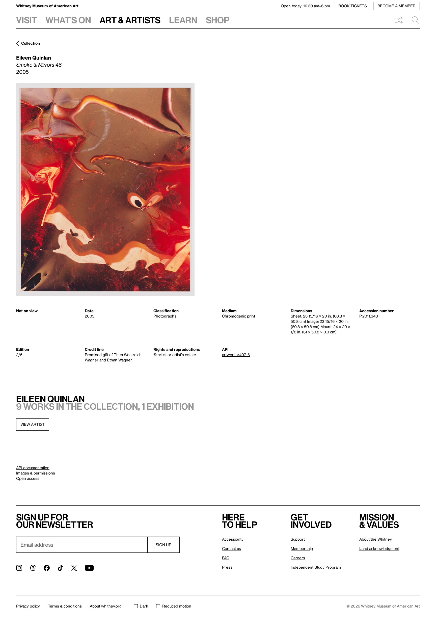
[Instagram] (19, 568)
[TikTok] (60, 568)
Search (413, 20)
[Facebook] (47, 568)
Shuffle (399, 20)
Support (298, 539)
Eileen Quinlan (33, 58)
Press (227, 567)
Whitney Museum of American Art (47, 6)
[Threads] (33, 568)
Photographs (164, 316)
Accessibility (232, 539)
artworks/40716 (236, 354)
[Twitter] (74, 568)
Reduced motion (176, 606)
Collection (30, 43)
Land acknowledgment (379, 548)
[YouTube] (89, 568)
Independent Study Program (316, 567)
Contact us (231, 548)
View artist (32, 424)
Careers (298, 558)
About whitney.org (106, 606)
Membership (302, 548)
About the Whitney (375, 539)
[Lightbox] (105, 189)
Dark (144, 606)
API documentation (32, 467)
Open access (27, 478)
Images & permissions (35, 473)
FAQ (225, 558)
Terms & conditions (65, 606)
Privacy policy (28, 606)
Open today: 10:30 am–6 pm (305, 6)
